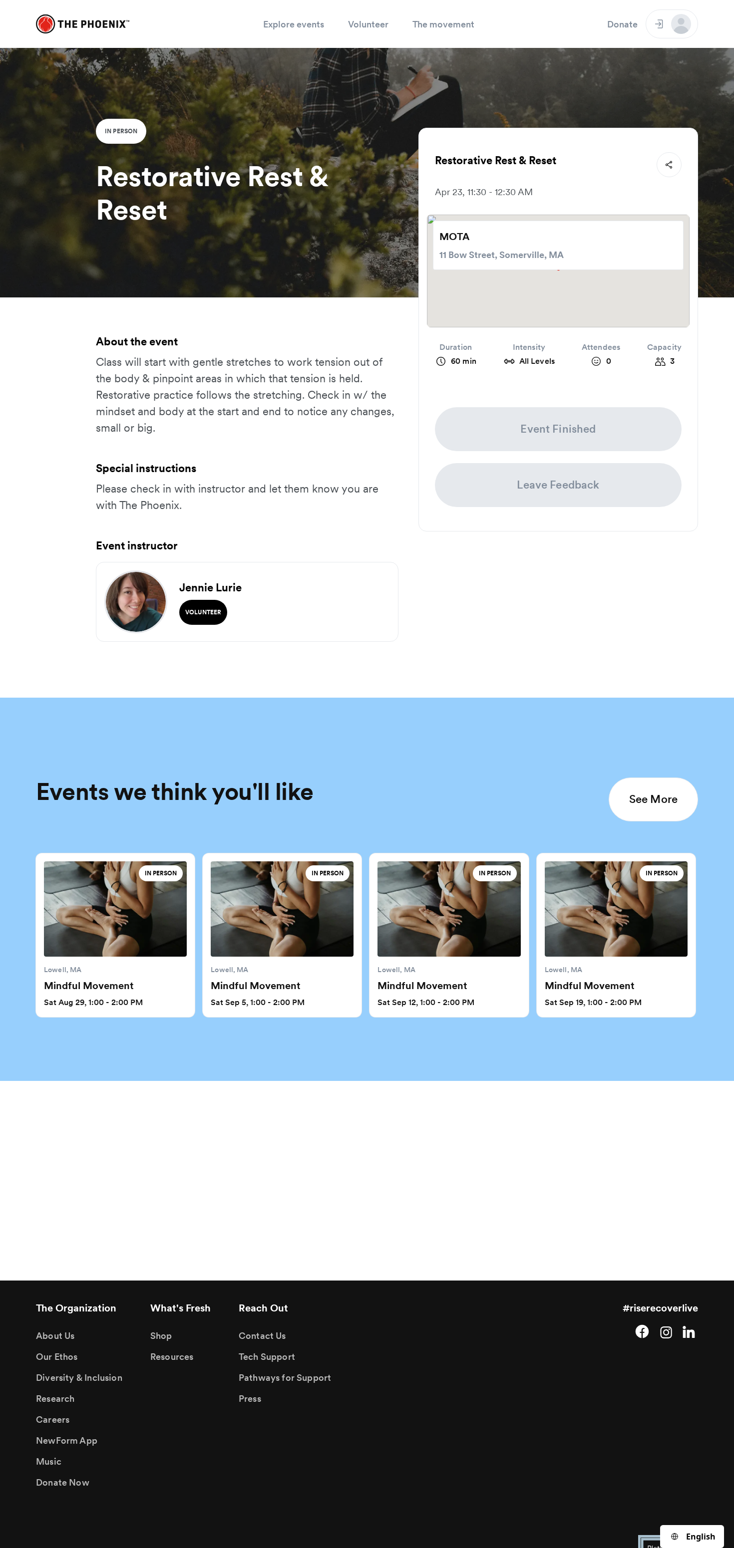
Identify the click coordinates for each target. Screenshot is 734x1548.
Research (55, 1398)
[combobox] (692, 1536)
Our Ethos (57, 1356)
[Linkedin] (690, 1331)
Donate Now (62, 1482)
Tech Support (267, 1356)
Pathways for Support (285, 1377)
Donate (622, 24)
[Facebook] (642, 1331)
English (701, 1536)
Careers (52, 1419)
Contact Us (262, 1335)
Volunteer (368, 24)
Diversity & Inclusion (79, 1377)
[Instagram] (666, 1331)
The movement (443, 24)
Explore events (293, 24)
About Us (55, 1335)
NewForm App (66, 1440)
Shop (161, 1335)
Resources (172, 1356)
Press (250, 1398)
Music (48, 1461)
